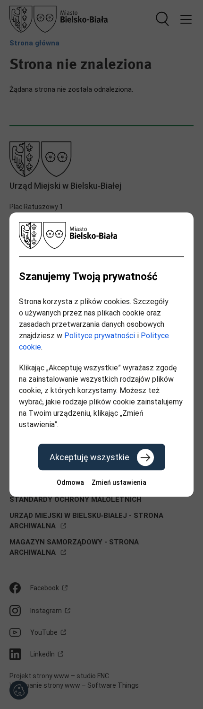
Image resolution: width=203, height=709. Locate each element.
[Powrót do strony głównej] (101, 235)
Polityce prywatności (99, 335)
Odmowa (70, 482)
